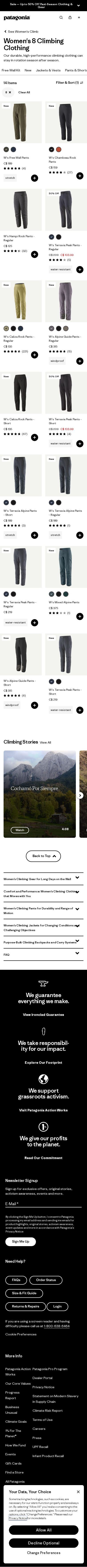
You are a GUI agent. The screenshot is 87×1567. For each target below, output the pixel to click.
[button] (43, 878)
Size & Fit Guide (24, 1293)
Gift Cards (13, 1463)
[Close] (78, 1492)
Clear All (24, 92)
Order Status (46, 1280)
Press (37, 1437)
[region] (44, 1524)
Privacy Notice (43, 1387)
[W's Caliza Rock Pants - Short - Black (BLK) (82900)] (21, 393)
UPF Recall (40, 1447)
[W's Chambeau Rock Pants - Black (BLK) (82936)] (66, 122)
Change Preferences (43, 1552)
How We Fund (15, 1445)
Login (57, 1306)
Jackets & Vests (48, 70)
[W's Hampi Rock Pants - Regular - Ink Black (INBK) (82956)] (21, 210)
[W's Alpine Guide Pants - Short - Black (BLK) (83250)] (21, 654)
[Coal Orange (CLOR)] (58, 149)
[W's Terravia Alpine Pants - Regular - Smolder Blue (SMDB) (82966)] (66, 475)
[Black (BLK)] (51, 149)
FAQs (16, 1280)
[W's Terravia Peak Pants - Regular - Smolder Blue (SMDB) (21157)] (21, 567)
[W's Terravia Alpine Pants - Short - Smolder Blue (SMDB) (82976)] (21, 475)
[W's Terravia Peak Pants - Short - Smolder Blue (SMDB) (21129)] (66, 654)
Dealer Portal (42, 1378)
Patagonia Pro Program (50, 1369)
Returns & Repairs (25, 1306)
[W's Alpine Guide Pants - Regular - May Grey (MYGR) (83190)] (66, 301)
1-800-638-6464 (57, 1326)
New (28, 70)
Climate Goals (16, 1421)
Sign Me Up (20, 1241)
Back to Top (41, 856)
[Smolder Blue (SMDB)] (13, 149)
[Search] (61, 17)
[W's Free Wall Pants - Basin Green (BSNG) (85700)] (21, 122)
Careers (39, 1428)
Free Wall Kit (11, 70)
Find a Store (14, 1472)
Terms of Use (43, 1419)
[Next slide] (80, 795)
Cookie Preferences (21, 1334)
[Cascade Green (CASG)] (65, 594)
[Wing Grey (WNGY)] (65, 328)
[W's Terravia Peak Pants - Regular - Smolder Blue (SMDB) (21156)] (66, 210)
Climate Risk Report (48, 1410)
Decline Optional (43, 1543)
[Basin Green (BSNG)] (6, 149)
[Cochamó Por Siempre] (40, 794)
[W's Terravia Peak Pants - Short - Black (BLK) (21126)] (66, 393)
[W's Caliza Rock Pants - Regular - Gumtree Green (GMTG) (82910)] (21, 301)
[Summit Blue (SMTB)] (51, 594)
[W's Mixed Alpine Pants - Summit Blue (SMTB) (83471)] (66, 567)
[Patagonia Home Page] (17, 17)
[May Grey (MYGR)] (51, 328)
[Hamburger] (79, 17)
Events (10, 1454)
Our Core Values (18, 1383)
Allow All (44, 1530)
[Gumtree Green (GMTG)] (6, 328)
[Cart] (70, 17)
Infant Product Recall (48, 1456)
